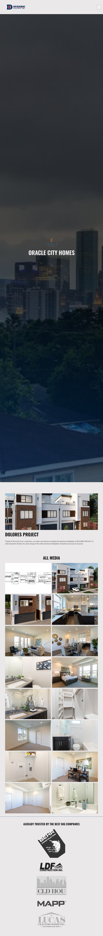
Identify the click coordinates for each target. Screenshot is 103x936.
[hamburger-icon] (98, 7)
